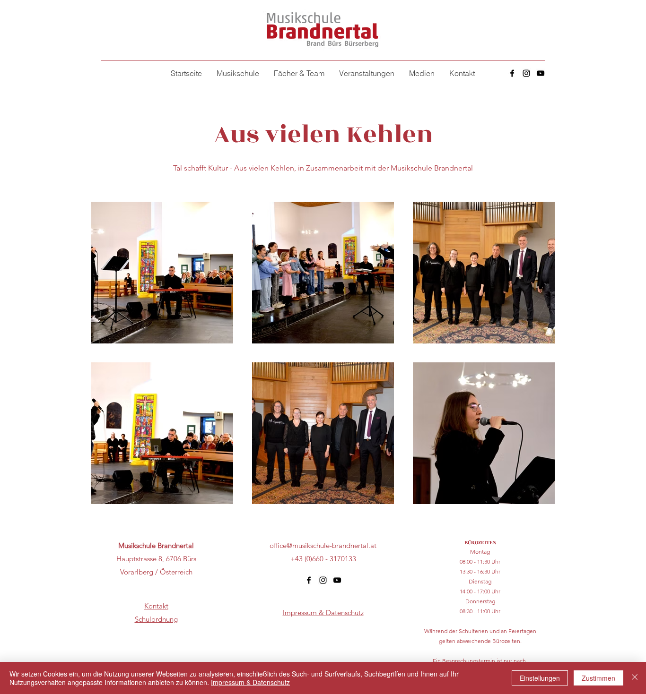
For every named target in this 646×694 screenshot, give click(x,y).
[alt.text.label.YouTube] (540, 73)
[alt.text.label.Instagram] (526, 73)
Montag (480, 551)
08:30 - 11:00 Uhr (480, 611)
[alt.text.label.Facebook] (512, 73)
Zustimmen (598, 678)
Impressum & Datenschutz (250, 682)
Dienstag (480, 581)
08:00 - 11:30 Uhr (480, 561)
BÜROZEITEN (480, 543)
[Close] (634, 677)
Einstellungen (540, 678)
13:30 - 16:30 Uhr (480, 571)
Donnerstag (480, 601)
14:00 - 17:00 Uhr (480, 591)
